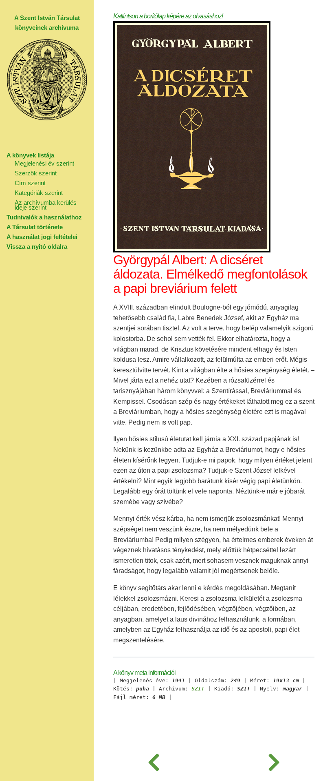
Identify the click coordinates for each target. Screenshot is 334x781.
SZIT (197, 689)
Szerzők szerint (36, 173)
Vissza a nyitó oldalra (37, 246)
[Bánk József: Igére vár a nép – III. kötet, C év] (154, 760)
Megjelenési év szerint (44, 163)
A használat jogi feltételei (42, 236)
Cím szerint (30, 182)
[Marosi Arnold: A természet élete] (274, 760)
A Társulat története (35, 226)
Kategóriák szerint (39, 192)
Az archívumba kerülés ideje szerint (46, 205)
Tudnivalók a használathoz (44, 217)
